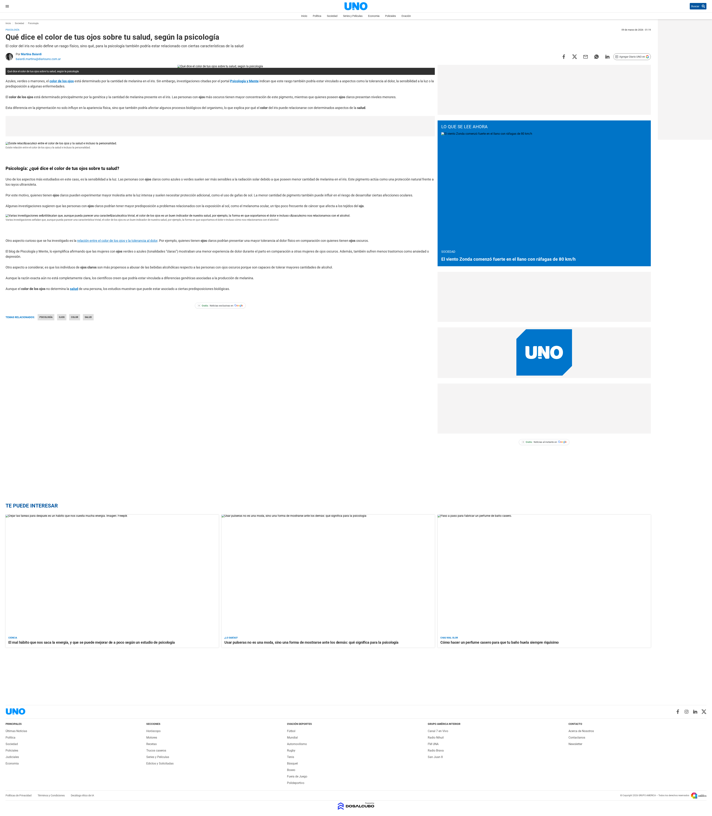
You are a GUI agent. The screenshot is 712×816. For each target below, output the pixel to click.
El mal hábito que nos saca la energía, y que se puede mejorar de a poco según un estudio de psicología (91, 642)
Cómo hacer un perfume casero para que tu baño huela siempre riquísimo (499, 642)
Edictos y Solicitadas (160, 763)
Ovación (406, 15)
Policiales (390, 15)
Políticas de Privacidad (19, 795)
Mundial (292, 737)
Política (317, 15)
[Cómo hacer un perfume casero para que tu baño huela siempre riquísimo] (544, 575)
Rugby (291, 750)
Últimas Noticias (16, 731)
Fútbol (291, 731)
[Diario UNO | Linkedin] (695, 711)
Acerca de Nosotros (581, 731)
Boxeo (291, 770)
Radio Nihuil (436, 737)
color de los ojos (62, 81)
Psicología (45, 317)
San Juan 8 (435, 757)
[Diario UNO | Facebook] (677, 711)
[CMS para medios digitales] (356, 806)
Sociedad (332, 15)
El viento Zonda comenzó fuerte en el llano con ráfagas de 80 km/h (508, 259)
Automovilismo (297, 744)
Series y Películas (352, 15)
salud (74, 289)
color (74, 317)
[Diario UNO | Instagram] (686, 711)
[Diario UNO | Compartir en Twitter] (574, 56)
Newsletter (575, 744)
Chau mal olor (449, 637)
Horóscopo (153, 731)
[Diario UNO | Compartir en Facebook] (563, 56)
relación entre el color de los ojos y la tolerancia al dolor (117, 241)
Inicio (304, 15)
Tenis (290, 757)
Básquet (292, 763)
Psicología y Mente (244, 81)
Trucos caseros (156, 750)
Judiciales (12, 757)
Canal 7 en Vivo (438, 731)
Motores (151, 737)
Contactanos (576, 737)
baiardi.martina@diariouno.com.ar (38, 59)
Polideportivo (295, 783)
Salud (88, 317)
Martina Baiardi (31, 54)
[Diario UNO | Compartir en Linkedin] (607, 56)
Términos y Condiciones (51, 795)
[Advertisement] (220, 126)
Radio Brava (436, 750)
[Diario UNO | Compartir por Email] (585, 56)
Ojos (62, 317)
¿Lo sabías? (231, 637)
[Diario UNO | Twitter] (703, 711)
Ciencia (12, 637)
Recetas (151, 744)
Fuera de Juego (297, 776)
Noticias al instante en (540, 442)
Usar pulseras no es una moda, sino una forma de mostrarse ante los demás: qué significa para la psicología (311, 642)
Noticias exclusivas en (215, 305)
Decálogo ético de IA (82, 795)
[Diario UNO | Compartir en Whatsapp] (596, 56)
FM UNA (433, 744)
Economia (374, 15)
